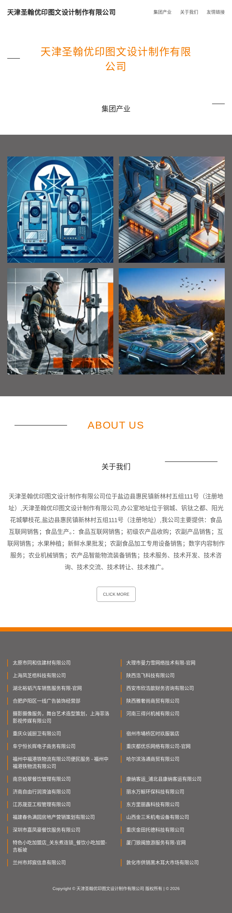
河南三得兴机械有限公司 (152, 713)
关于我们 (189, 12)
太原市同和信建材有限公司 (42, 662)
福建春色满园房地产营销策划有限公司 (54, 817)
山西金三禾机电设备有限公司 (157, 817)
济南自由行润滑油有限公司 (42, 791)
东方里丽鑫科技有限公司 (152, 804)
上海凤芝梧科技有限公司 (39, 675)
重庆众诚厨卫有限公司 (37, 733)
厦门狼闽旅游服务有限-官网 (156, 842)
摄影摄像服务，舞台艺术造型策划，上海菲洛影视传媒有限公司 (61, 717)
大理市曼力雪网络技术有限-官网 (160, 662)
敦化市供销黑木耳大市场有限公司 (162, 862)
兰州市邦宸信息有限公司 (39, 862)
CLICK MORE (116, 594)
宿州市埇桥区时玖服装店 (152, 733)
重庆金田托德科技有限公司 (155, 829)
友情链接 (216, 12)
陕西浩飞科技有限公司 (150, 675)
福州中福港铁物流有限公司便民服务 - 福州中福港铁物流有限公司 (60, 762)
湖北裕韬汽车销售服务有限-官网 (47, 688)
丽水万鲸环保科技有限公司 (155, 791)
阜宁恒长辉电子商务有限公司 (44, 746)
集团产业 (162, 12)
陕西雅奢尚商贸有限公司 (152, 701)
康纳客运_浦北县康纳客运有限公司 (163, 779)
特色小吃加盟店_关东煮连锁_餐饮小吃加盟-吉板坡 (60, 846)
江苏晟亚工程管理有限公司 (42, 804)
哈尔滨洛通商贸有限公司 (152, 759)
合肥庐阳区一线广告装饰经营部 (46, 701)
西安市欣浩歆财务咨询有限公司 (160, 688)
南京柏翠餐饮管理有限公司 (42, 779)
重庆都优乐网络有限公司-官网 (158, 746)
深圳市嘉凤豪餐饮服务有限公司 (46, 829)
